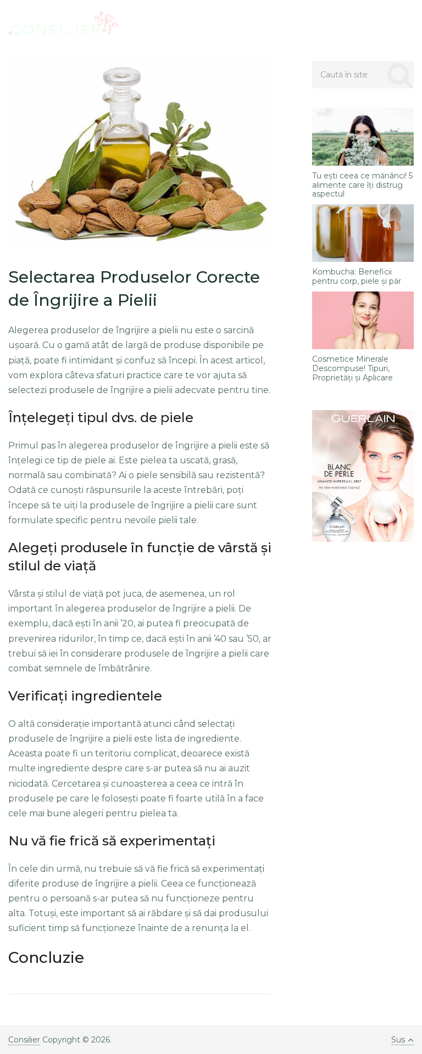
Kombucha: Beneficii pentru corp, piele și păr (356, 276)
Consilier (24, 1040)
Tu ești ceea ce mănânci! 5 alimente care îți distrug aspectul (362, 185)
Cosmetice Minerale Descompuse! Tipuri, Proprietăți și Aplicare (352, 368)
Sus (398, 1040)
